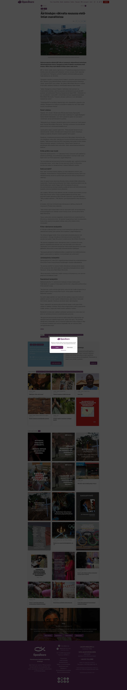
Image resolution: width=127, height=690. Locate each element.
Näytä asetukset (70, 347)
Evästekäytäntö (63, 350)
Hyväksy (57, 347)
